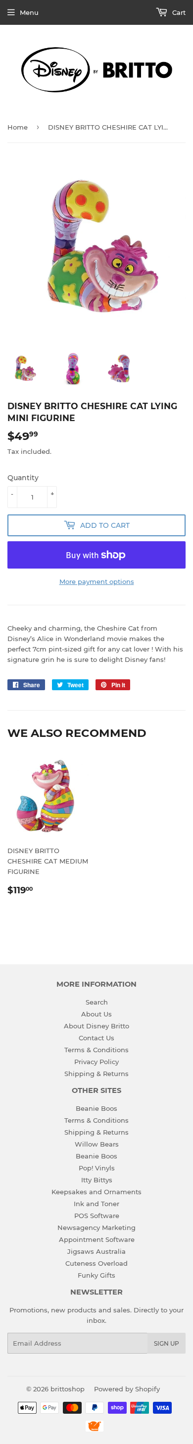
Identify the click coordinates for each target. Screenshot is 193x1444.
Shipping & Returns (96, 1074)
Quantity (23, 477)
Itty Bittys (96, 1180)
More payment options (96, 581)
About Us (96, 1014)
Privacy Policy (96, 1062)
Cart (178, 12)
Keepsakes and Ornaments (96, 1192)
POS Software (96, 1216)
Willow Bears (97, 1144)
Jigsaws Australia (96, 1251)
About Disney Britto (96, 1026)
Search (97, 1002)
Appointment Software (97, 1239)
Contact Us (96, 1038)
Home (17, 127)
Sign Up (166, 1343)
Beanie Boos (96, 1108)
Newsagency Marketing (96, 1227)
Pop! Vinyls (97, 1168)
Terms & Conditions (96, 1050)
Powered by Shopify (127, 1389)
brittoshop (67, 1389)
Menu (29, 12)
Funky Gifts (96, 1275)
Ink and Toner (96, 1204)
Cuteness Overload (96, 1263)
